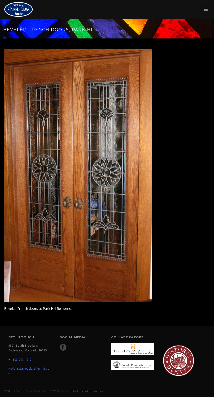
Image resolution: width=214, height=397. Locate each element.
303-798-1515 (22, 359)
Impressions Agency (90, 391)
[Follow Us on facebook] (63, 347)
